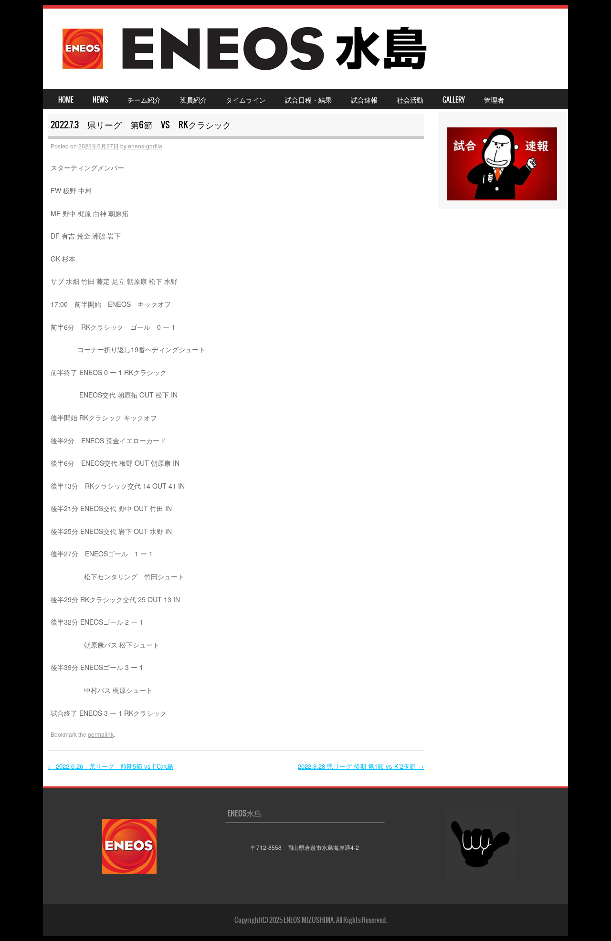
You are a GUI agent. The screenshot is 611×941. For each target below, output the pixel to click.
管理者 (494, 99)
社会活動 (410, 99)
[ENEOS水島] (245, 75)
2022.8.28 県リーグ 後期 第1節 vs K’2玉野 (361, 766)
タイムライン (246, 99)
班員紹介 (193, 99)
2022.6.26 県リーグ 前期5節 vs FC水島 (110, 766)
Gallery (453, 99)
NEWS (100, 99)
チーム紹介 (144, 99)
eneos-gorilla (145, 146)
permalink (101, 734)
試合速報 (364, 99)
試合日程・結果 (308, 99)
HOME (66, 99)
